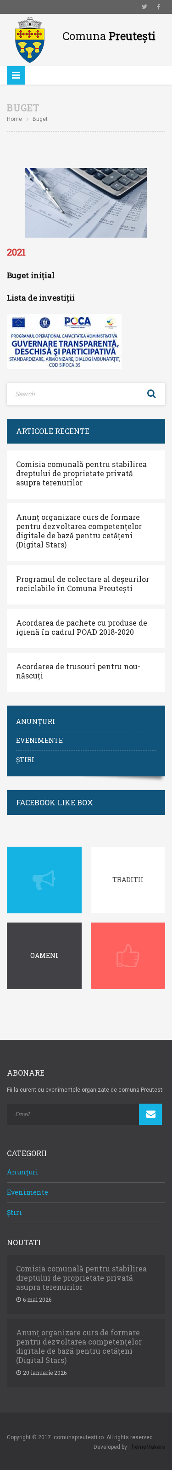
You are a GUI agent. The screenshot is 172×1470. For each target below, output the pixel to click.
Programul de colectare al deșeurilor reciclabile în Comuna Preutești (82, 584)
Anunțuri (35, 721)
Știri (25, 759)
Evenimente (39, 740)
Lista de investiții (41, 297)
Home (14, 119)
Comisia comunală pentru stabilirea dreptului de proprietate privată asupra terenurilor (81, 473)
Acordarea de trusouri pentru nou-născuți (78, 671)
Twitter (144, 7)
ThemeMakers (146, 1447)
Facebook (158, 7)
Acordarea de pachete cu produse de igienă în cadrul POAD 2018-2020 (81, 627)
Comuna (108, 35)
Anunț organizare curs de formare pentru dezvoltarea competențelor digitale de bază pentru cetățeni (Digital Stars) (79, 531)
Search (151, 394)
